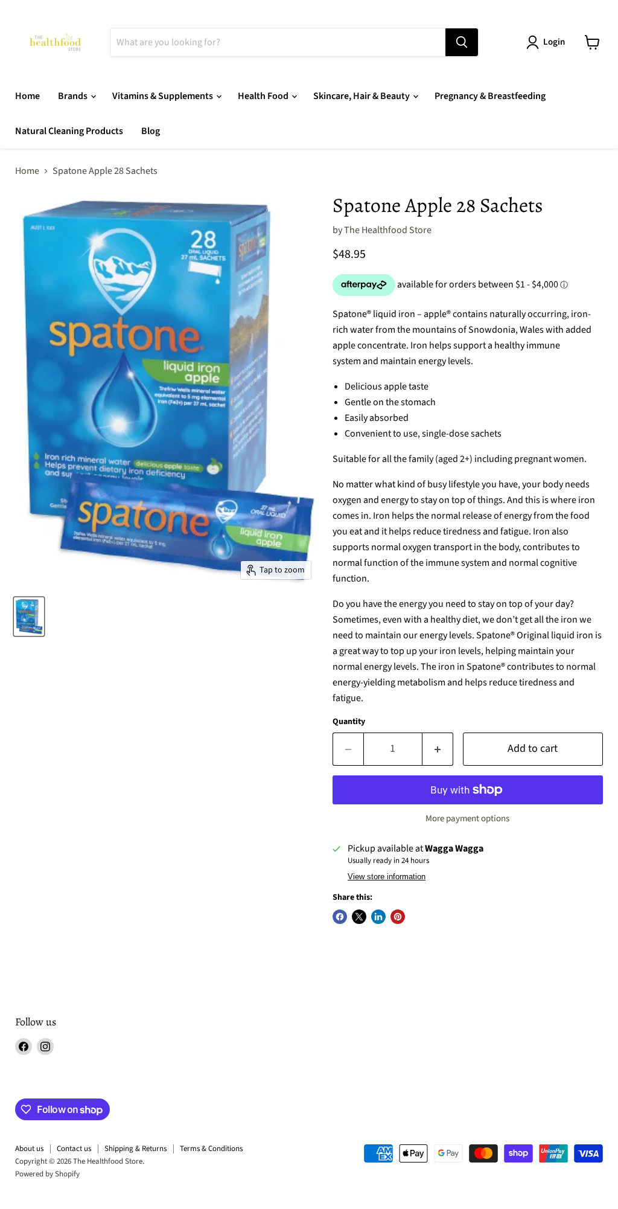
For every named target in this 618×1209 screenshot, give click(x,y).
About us (29, 1148)
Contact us (74, 1148)
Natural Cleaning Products (69, 131)
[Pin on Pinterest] (397, 916)
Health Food (264, 96)
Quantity (349, 721)
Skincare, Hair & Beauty (362, 96)
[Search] (461, 42)
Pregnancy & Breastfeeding (490, 96)
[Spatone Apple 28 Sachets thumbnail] (29, 616)
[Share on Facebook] (340, 916)
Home (27, 96)
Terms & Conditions (211, 1148)
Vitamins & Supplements (163, 96)
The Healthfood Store (388, 230)
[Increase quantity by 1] (437, 749)
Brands (73, 96)
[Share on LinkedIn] (378, 916)
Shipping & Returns (135, 1148)
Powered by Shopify (47, 1174)
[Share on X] (359, 916)
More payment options (467, 818)
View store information (386, 877)
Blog (150, 131)
